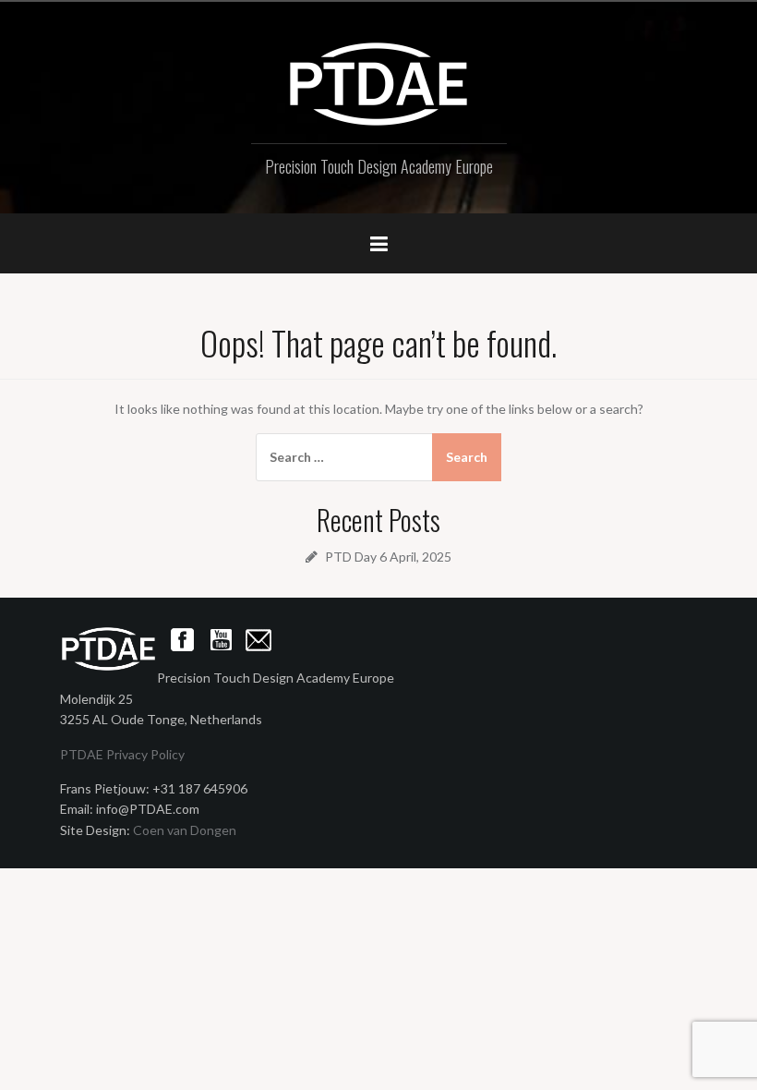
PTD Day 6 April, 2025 (388, 556)
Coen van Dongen (184, 830)
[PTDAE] (378, 83)
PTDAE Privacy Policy (122, 754)
